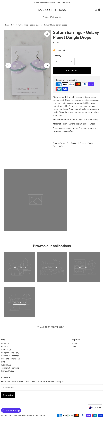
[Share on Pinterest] (96, 32)
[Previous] (8, 65)
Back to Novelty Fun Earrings (65, 143)
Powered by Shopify (36, 415)
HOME (74, 343)
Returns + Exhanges (10, 356)
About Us (5, 343)
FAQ (3, 362)
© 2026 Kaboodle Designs (13, 415)
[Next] (47, 65)
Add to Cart (72, 70)
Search (4, 346)
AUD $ (95, 407)
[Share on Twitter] (93, 32)
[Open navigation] (4, 9)
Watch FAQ (6, 365)
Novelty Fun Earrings (19, 25)
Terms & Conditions (10, 368)
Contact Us (6, 349)
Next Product (58, 146)
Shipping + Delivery (10, 353)
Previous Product (87, 143)
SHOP (74, 346)
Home (6, 25)
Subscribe (8, 395)
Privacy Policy (7, 371)
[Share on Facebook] (90, 32)
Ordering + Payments (10, 359)
